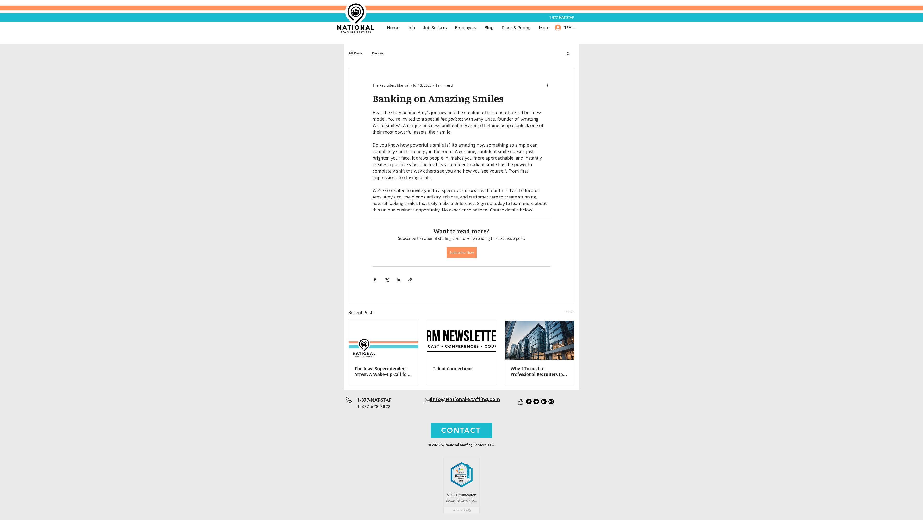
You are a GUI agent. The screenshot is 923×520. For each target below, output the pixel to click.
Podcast (378, 53)
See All (569, 312)
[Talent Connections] (461, 340)
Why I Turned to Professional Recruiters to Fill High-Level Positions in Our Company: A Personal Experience (538, 371)
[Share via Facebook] (375, 279)
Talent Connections (452, 368)
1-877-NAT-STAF (561, 17)
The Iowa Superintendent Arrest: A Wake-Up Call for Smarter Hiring (381, 371)
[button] (568, 53)
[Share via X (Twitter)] (386, 279)
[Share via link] (410, 279)
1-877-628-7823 (375, 406)
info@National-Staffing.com (465, 399)
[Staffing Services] (383, 340)
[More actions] (547, 85)
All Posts (355, 53)
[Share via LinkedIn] (398, 279)
